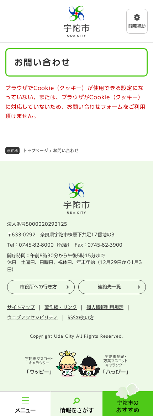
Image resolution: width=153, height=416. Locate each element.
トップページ (35, 150)
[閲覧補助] (137, 21)
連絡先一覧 (109, 287)
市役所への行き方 (38, 287)
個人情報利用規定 (104, 307)
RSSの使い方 (81, 317)
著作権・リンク (60, 307)
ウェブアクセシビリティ (32, 317)
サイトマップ (21, 307)
